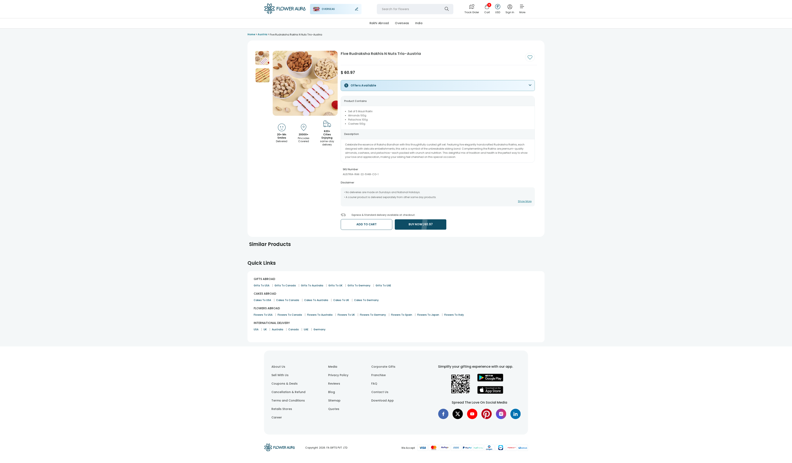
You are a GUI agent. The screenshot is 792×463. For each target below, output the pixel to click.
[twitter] (458, 414)
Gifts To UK (335, 285)
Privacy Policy (338, 375)
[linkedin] (515, 414)
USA (256, 329)
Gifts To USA (261, 285)
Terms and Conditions (288, 400)
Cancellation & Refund (288, 392)
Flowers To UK (346, 315)
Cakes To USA (262, 300)
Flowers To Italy (454, 315)
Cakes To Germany (366, 300)
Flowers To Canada (290, 315)
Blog (331, 392)
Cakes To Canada (287, 300)
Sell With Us (280, 375)
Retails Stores (281, 409)
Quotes (333, 409)
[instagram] (501, 414)
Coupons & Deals (284, 384)
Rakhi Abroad (379, 23)
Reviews (334, 384)
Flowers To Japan (428, 315)
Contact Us (379, 392)
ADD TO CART (366, 224)
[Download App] (490, 380)
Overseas (402, 23)
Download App (382, 400)
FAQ (374, 384)
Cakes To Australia (316, 300)
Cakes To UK (341, 300)
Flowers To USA (263, 315)
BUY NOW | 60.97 (421, 224)
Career (276, 417)
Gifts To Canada (285, 285)
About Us (278, 367)
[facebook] (443, 414)
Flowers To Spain (401, 315)
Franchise (378, 375)
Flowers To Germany (373, 315)
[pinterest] (486, 414)
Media (332, 367)
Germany (319, 329)
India (418, 23)
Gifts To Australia (312, 285)
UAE (306, 329)
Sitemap (334, 400)
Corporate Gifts (383, 367)
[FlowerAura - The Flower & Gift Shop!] (285, 13)
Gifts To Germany (359, 285)
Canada (293, 329)
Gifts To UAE (383, 285)
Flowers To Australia (319, 315)
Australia (277, 329)
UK (265, 329)
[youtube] (472, 414)
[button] (262, 58)
